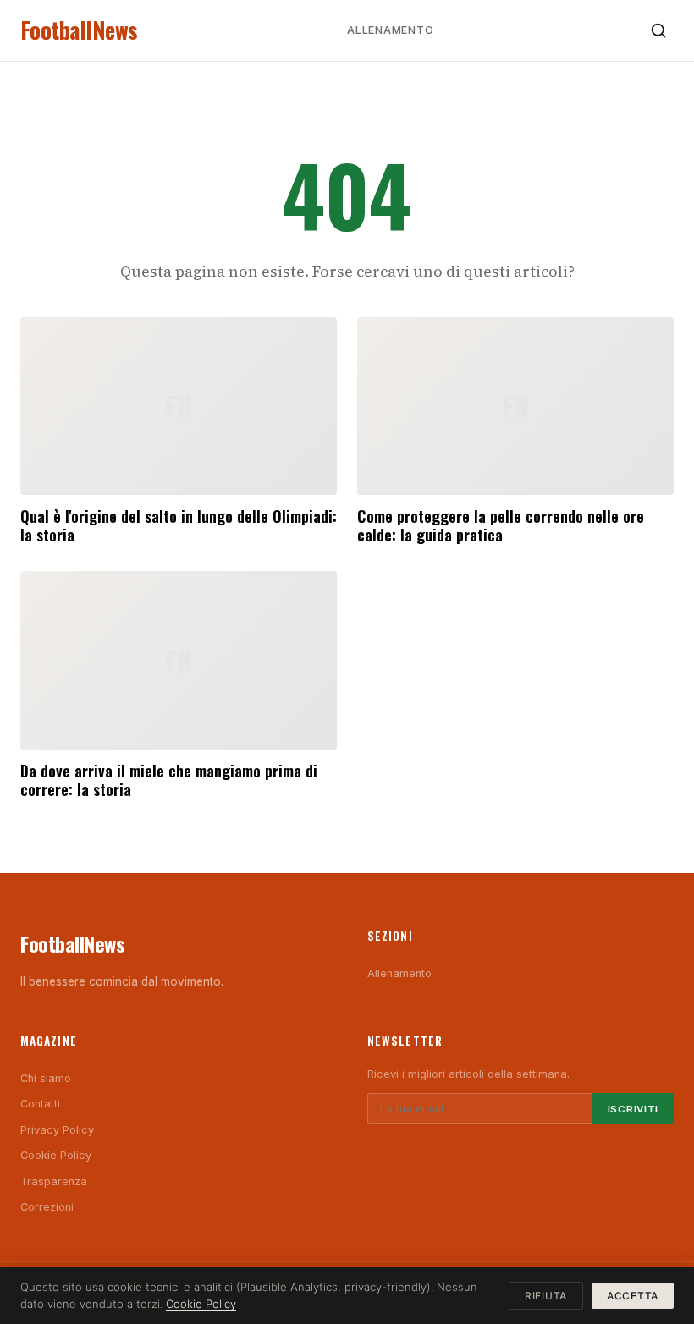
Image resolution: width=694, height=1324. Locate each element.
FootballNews (79, 30)
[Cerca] (658, 30)
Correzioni (47, 1206)
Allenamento (390, 30)
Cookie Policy (55, 1155)
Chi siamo (45, 1078)
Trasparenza (53, 1181)
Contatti (40, 1103)
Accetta (632, 1295)
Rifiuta (546, 1295)
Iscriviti (633, 1109)
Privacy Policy (57, 1129)
